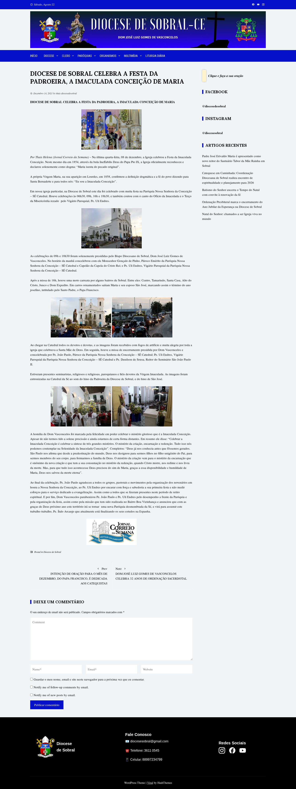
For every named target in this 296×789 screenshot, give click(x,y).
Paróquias (85, 56)
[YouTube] (242, 750)
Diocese (49, 56)
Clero (66, 56)
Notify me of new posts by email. (55, 695)
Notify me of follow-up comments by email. (61, 687)
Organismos (108, 56)
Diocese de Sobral (52, 551)
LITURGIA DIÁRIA (155, 56)
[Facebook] (232, 750)
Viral (150, 783)
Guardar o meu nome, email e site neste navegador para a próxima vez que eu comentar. (89, 679)
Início (33, 56)
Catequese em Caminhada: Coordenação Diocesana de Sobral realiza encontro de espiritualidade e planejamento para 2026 (228, 177)
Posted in (38, 551)
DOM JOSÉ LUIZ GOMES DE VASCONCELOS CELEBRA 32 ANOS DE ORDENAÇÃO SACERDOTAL (151, 573)
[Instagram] (222, 750)
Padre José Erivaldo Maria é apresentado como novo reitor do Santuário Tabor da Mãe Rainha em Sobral (233, 161)
